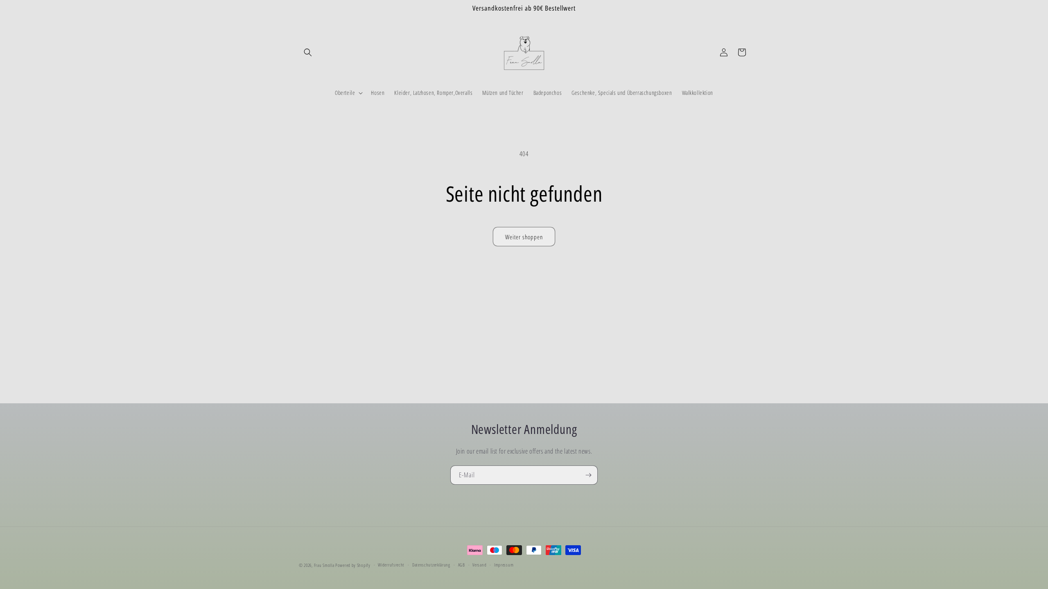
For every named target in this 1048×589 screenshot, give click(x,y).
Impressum (503, 565)
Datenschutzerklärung (431, 565)
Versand (479, 565)
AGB (461, 565)
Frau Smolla (324, 565)
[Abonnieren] (588, 475)
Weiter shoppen (524, 237)
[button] (308, 52)
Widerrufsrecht (391, 565)
